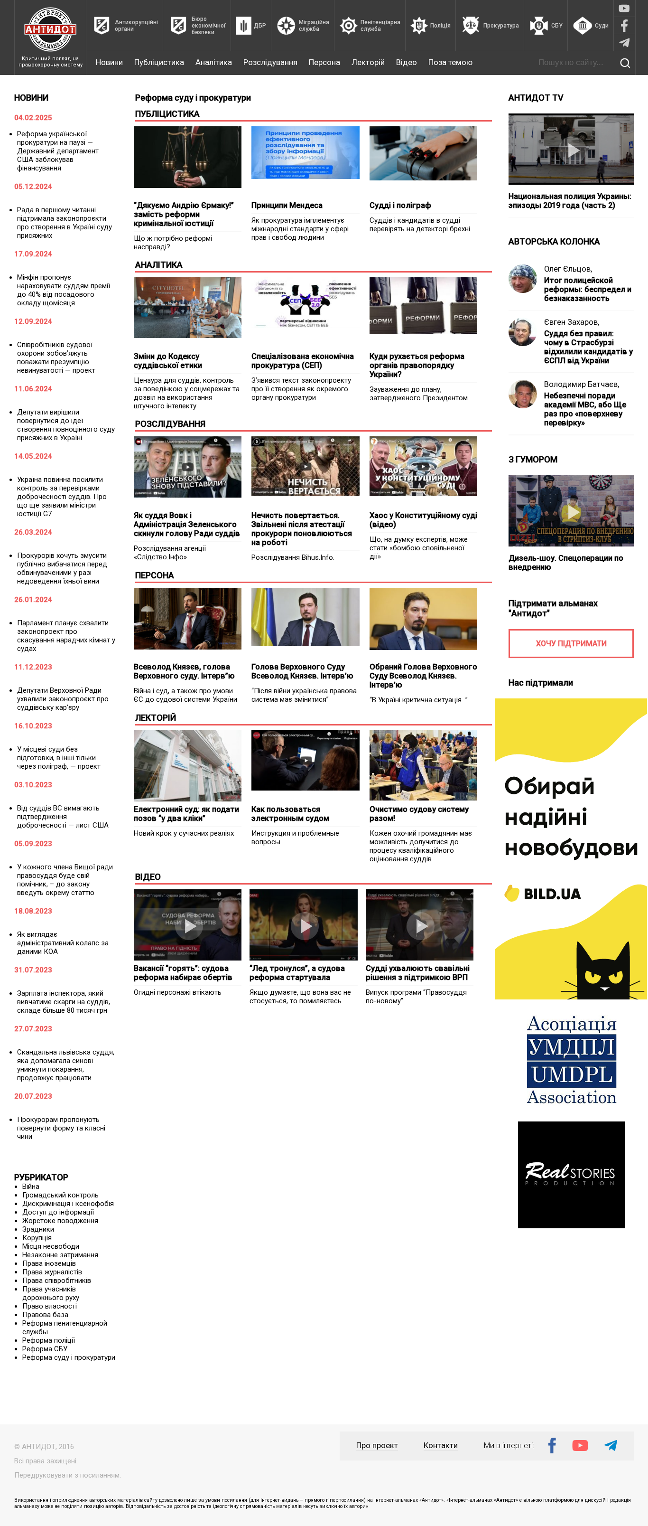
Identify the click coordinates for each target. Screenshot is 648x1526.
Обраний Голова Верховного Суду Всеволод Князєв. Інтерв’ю (423, 675)
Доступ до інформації (58, 1212)
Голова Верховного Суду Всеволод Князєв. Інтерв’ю (302, 671)
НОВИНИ (31, 98)
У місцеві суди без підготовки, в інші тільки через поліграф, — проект (59, 758)
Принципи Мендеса (287, 205)
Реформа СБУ (44, 1349)
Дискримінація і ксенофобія (68, 1203)
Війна (30, 1186)
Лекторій (368, 62)
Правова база (45, 1314)
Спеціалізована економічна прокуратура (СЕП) (302, 361)
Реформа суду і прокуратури (68, 1357)
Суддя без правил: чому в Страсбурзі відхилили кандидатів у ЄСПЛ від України (588, 347)
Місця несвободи (50, 1246)
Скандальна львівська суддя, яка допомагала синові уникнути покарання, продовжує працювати (65, 1065)
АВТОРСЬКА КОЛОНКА (554, 241)
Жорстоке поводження (60, 1220)
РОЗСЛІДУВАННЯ (170, 424)
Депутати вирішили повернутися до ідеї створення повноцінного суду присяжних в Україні (66, 425)
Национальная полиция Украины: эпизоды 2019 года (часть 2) (570, 201)
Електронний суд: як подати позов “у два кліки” (186, 814)
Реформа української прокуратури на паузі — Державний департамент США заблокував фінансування (58, 151)
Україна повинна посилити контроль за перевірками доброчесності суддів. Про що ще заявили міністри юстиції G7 (62, 496)
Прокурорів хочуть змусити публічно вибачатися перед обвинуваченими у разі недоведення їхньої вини (62, 568)
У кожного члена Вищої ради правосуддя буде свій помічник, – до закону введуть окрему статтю (65, 880)
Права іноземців (49, 1263)
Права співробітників (56, 1280)
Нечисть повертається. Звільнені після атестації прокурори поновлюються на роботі (301, 529)
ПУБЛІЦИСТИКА (167, 114)
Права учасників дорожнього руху (50, 1293)
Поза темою (450, 62)
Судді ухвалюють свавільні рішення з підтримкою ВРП (418, 973)
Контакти (441, 1445)
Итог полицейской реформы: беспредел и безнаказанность (587, 289)
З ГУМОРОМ (533, 459)
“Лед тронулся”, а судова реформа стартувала (297, 973)
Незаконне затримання (60, 1255)
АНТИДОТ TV (536, 98)
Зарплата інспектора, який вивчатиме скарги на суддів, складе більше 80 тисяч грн (63, 1002)
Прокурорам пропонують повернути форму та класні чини (61, 1128)
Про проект (377, 1445)
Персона (324, 62)
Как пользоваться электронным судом (290, 814)
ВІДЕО (148, 877)
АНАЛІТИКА (159, 265)
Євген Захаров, (571, 322)
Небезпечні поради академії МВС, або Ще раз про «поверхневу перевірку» (585, 409)
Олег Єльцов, (568, 268)
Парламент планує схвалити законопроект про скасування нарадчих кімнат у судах (66, 636)
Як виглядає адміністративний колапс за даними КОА (63, 943)
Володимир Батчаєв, (581, 384)
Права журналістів (52, 1272)
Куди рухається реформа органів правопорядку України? (417, 365)
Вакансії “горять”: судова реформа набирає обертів (183, 973)
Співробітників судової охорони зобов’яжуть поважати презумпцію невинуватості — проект (56, 357)
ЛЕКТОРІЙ (155, 718)
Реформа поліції (48, 1340)
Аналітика (213, 62)
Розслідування (270, 62)
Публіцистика (159, 62)
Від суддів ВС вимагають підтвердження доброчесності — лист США (63, 816)
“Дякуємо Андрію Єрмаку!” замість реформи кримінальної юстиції (184, 214)
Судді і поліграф (400, 205)
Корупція (37, 1238)
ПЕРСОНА (154, 575)
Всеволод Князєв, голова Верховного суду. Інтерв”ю (184, 671)
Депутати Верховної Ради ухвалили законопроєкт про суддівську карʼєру (63, 699)
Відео (406, 62)
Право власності (49, 1306)
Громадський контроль (60, 1195)
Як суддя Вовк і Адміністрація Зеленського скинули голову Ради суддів (187, 524)
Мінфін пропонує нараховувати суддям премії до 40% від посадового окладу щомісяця (63, 290)
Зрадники (38, 1229)
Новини (109, 62)
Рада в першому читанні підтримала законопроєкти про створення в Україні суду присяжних (64, 223)
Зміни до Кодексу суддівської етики (168, 361)
